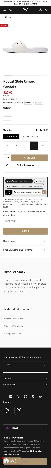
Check (25, 231)
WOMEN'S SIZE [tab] (30, 136)
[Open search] (10, 9)
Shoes (8, 17)
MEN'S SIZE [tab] (11, 136)
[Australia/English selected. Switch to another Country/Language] (25, 428)
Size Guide (40, 130)
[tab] (8, 75)
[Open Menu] (5, 10)
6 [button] (25, 145)
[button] (5, 10)
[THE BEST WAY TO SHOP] (7, 410)
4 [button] (7, 145)
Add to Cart (29, 158)
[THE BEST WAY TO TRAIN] (18, 410)
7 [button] (34, 145)
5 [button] (16, 145)
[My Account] (40, 9)
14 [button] (43, 145)
